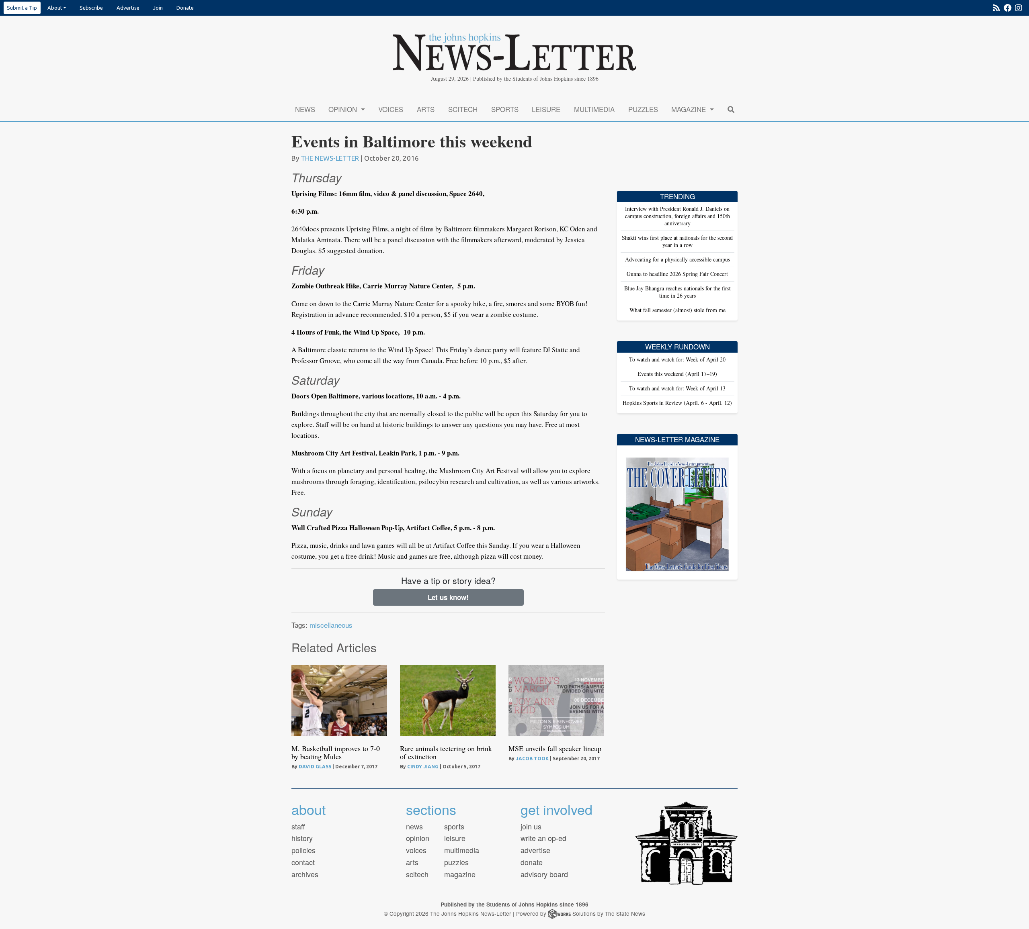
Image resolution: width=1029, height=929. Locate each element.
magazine (460, 874)
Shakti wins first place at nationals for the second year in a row (677, 241)
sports (454, 826)
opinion (417, 838)
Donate (185, 7)
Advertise (128, 7)
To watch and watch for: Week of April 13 (677, 388)
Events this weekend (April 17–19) (677, 374)
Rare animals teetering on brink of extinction (446, 752)
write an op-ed (543, 838)
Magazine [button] (689, 109)
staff (298, 826)
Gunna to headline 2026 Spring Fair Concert (677, 274)
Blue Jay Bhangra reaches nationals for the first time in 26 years (677, 291)
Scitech (463, 109)
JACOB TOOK (532, 758)
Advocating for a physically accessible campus (677, 259)
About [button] (54, 7)
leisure (454, 838)
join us (531, 826)
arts (412, 862)
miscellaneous (331, 625)
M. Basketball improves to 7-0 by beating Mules (335, 752)
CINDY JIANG (423, 766)
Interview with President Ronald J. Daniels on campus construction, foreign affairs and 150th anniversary (677, 216)
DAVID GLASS (315, 766)
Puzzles (643, 109)
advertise (535, 850)
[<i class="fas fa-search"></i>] (731, 109)
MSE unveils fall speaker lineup (554, 748)
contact (303, 862)
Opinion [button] (343, 109)
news (414, 826)
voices (416, 850)
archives (304, 874)
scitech (417, 874)
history (302, 838)
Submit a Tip (22, 7)
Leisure (546, 109)
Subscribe (91, 7)
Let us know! (448, 597)
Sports (505, 109)
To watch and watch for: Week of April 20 (677, 359)
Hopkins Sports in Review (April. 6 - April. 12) (677, 402)
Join (158, 7)
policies (303, 850)
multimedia (461, 850)
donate (532, 862)
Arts (426, 109)
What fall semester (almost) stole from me (677, 310)
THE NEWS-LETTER (330, 158)
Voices (390, 109)
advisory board (544, 874)
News (305, 109)
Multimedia (594, 109)
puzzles (456, 862)
